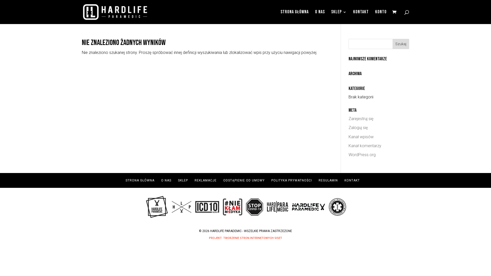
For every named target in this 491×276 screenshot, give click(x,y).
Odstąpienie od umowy (244, 180)
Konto (381, 12)
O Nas (320, 12)
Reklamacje (206, 180)
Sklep (336, 12)
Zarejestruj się (361, 118)
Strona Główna (295, 12)
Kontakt (361, 12)
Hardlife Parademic (226, 231)
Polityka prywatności (291, 180)
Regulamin (328, 180)
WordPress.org (362, 154)
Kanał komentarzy (365, 145)
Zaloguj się (358, 127)
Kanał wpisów (361, 136)
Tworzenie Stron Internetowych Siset (252, 238)
